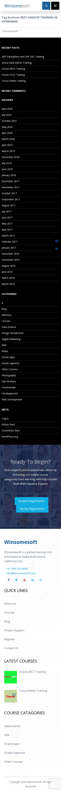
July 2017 (7, 211)
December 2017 (10, 181)
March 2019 (8, 151)
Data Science (9, 327)
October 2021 (9, 120)
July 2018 (7, 163)
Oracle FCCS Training (13, 74)
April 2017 (7, 229)
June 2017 (7, 217)
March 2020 (8, 139)
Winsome (17, 6)
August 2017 (8, 205)
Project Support (14, 630)
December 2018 (10, 157)
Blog (7, 621)
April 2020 (7, 133)
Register (9, 639)
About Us (10, 603)
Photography (9, 375)
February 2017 (9, 241)
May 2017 (7, 223)
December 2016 (10, 253)
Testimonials (9, 387)
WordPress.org (10, 436)
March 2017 (8, 235)
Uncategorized (10, 393)
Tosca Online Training (14, 80)
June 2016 (7, 271)
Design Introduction (12, 333)
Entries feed (8, 424)
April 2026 (7, 108)
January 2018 (9, 175)
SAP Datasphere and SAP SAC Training (23, 56)
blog (4, 308)
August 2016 (8, 265)
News (5, 351)
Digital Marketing (11, 339)
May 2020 (7, 126)
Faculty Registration (32, 509)
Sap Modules (9, 381)
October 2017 (9, 193)
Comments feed (10, 430)
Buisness (7, 315)
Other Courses (10, 369)
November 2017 (10, 187)
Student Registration (31, 501)
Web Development (12, 399)
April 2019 (7, 145)
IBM (4, 345)
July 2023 (7, 114)
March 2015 (8, 283)
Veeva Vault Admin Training (17, 62)
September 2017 (11, 199)
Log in (5, 418)
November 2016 (10, 259)
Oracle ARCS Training (13, 68)
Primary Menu (55, 6)
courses (6, 321)
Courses (9, 612)
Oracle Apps (8, 357)
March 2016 (8, 277)
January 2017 (9, 247)
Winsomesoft (10, 31)
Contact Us (11, 648)
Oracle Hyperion (10, 363)
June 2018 (7, 169)
